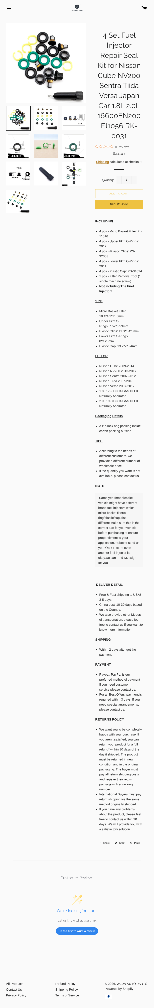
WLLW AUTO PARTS (132, 983)
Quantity (108, 180)
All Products (14, 983)
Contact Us (14, 989)
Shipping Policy (66, 989)
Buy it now (119, 204)
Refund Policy (65, 983)
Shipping (102, 162)
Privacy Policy (16, 995)
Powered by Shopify (119, 988)
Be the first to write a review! (77, 931)
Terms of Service (67, 995)
